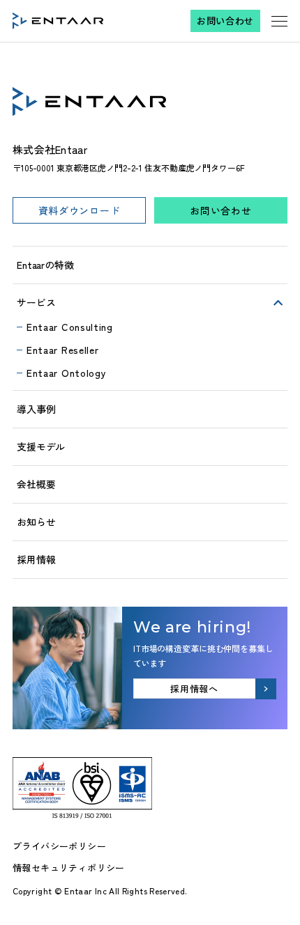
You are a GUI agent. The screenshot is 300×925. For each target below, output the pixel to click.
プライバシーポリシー (59, 846)
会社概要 (36, 484)
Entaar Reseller (63, 350)
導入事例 (36, 409)
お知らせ (36, 522)
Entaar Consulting (70, 327)
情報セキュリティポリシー (69, 867)
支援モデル (41, 446)
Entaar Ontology (67, 373)
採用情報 (36, 559)
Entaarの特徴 (45, 265)
